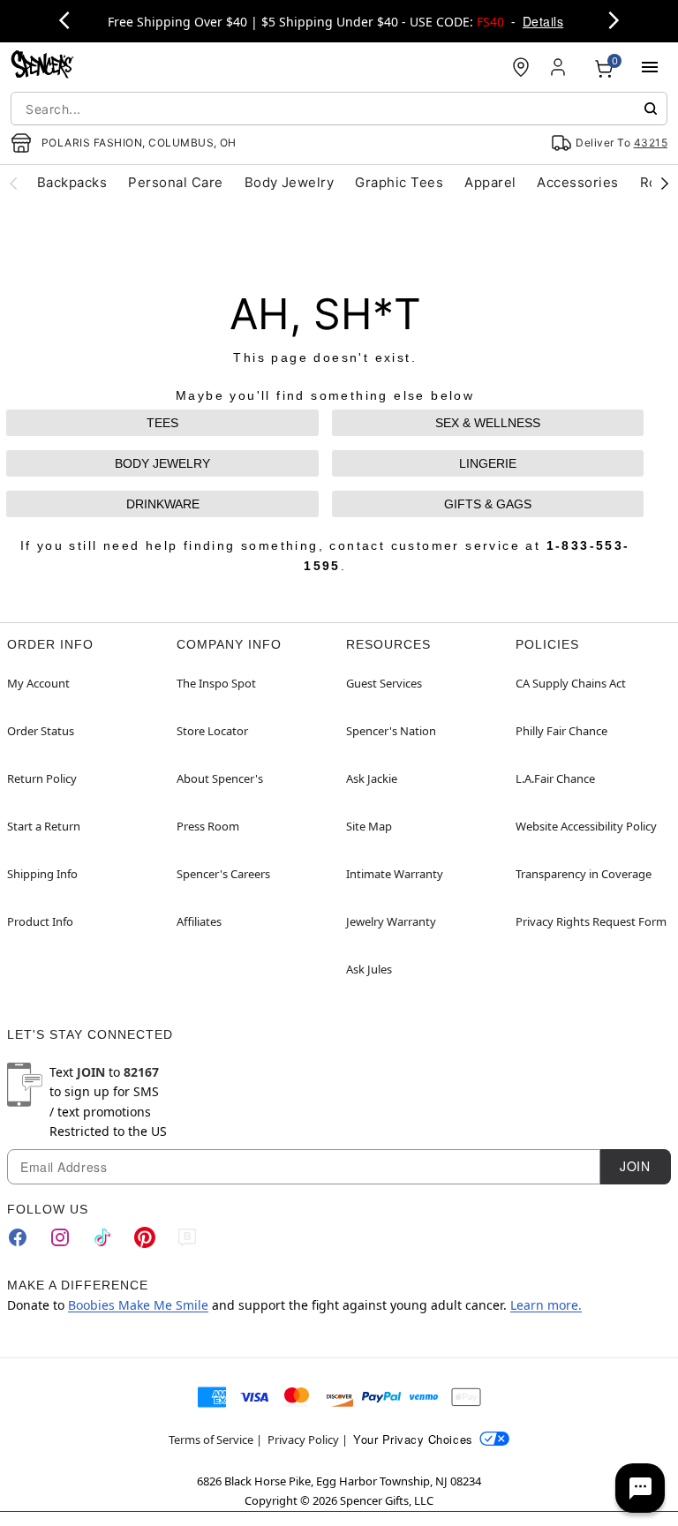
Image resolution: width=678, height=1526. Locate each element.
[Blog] (187, 1237)
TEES (162, 423)
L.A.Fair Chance (555, 778)
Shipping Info (42, 874)
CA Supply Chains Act (571, 683)
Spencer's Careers (223, 874)
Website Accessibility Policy (586, 826)
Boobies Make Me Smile (138, 1305)
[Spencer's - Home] (42, 66)
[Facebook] (17, 1237)
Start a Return (43, 826)
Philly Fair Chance (561, 731)
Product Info (40, 921)
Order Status (40, 731)
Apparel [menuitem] (490, 182)
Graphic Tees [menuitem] (399, 182)
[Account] (559, 67)
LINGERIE (487, 463)
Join (635, 1166)
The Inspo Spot (216, 683)
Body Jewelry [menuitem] (290, 182)
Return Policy (42, 778)
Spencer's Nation (391, 731)
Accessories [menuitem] (577, 182)
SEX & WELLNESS (487, 423)
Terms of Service (211, 1439)
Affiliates (199, 921)
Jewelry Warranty (391, 921)
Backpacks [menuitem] (72, 182)
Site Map (369, 826)
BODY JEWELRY (162, 463)
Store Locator (212, 731)
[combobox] (339, 108)
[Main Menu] (649, 67)
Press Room (208, 826)
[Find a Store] (521, 67)
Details (543, 21)
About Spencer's (220, 778)
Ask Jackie (371, 778)
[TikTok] (102, 1237)
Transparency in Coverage (584, 874)
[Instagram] (60, 1237)
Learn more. (546, 1305)
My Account (38, 683)
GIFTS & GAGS (487, 504)
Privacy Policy (303, 1439)
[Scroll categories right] (665, 183)
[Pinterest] (144, 1237)
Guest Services (384, 683)
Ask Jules (369, 969)
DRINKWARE (163, 504)
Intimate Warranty (394, 874)
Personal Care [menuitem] (175, 182)
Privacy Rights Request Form (591, 921)
